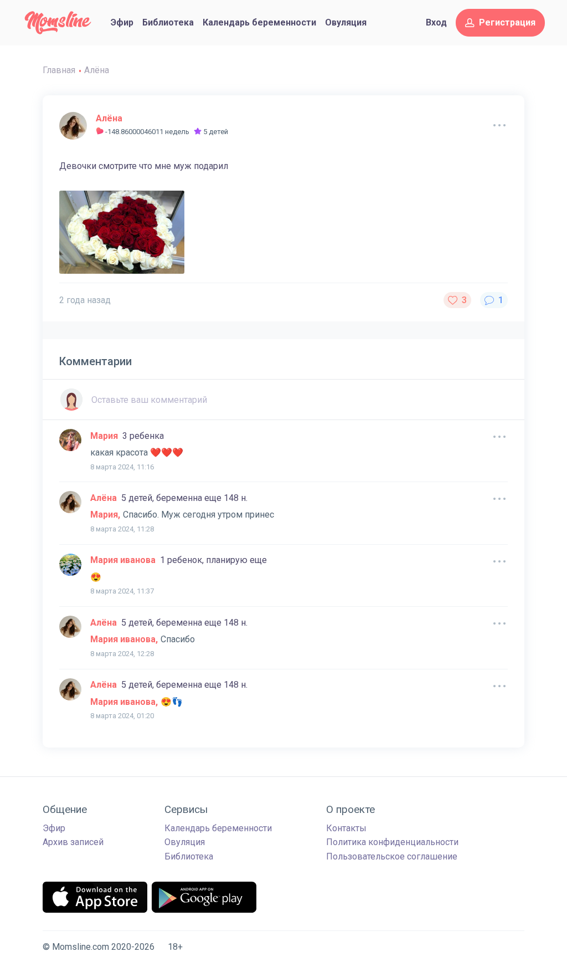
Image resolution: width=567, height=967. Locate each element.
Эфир (122, 22)
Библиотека (168, 22)
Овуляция (346, 22)
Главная (59, 70)
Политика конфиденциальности (392, 842)
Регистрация (507, 22)
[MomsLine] (58, 22)
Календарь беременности (259, 22)
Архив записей (73, 842)
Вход (436, 22)
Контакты (346, 828)
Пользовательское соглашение (391, 856)
